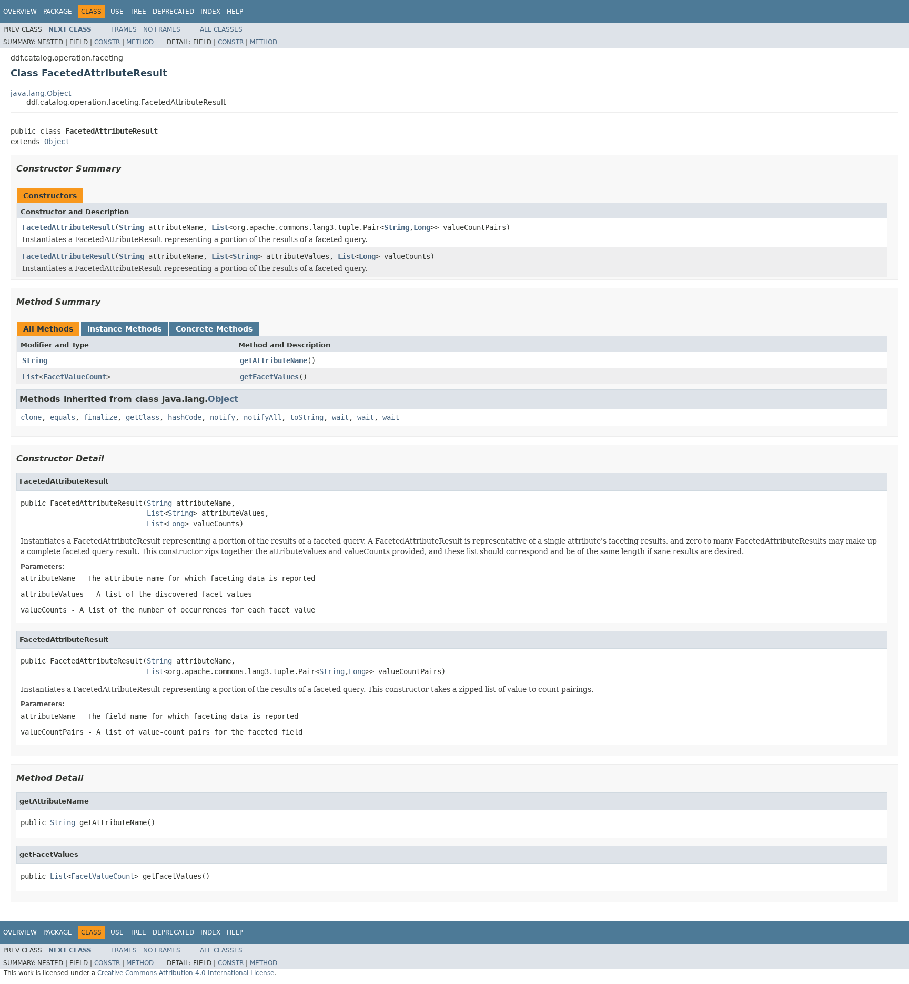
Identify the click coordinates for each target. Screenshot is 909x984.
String (131, 227)
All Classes (221, 29)
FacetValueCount (74, 377)
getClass (142, 417)
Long (421, 227)
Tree (138, 11)
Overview (20, 11)
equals (62, 417)
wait (340, 417)
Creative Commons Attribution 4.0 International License (185, 973)
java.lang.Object (41, 93)
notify (222, 417)
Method (140, 42)
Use (117, 11)
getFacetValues (269, 377)
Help (235, 11)
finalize (100, 417)
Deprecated (173, 11)
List (219, 227)
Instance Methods (124, 329)
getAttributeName (273, 360)
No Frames (161, 29)
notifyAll (262, 417)
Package (57, 11)
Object (56, 141)
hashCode (184, 417)
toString (307, 417)
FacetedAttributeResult (68, 227)
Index (210, 11)
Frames (124, 29)
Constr (107, 42)
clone (31, 417)
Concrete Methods (214, 329)
